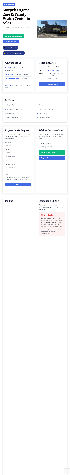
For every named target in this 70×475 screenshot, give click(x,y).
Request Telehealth (47, 158)
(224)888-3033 (53, 70)
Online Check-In (10, 41)
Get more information (48, 152)
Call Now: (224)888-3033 (13, 36)
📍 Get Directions (52, 84)
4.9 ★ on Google (9, 4)
